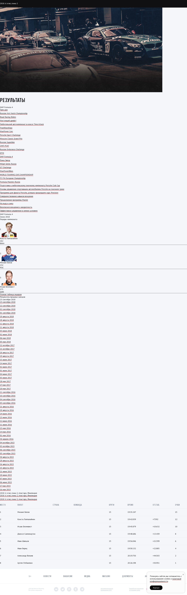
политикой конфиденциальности (165, 580)
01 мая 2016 (5, 435)
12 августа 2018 (7, 323)
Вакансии (67, 576)
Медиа (87, 576)
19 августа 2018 (7, 316)
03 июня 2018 (6, 331)
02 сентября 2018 (7, 309)
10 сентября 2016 (7, 395)
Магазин (106, 576)
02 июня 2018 (6, 334)
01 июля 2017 (6, 370)
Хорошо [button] (156, 587)
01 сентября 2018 (7, 313)
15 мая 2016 (5, 428)
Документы (127, 576)
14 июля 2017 (6, 363)
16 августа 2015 (7, 464)
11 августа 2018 (7, 327)
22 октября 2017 (7, 345)
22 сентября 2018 (7, 305)
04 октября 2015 (7, 442)
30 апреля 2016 (6, 439)
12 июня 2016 (6, 421)
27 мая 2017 (5, 385)
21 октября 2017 (7, 349)
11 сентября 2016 (7, 392)
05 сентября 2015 (7, 453)
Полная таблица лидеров (11, 294)
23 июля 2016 (6, 417)
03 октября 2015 (7, 446)
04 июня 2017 (6, 374)
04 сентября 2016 (7, 399)
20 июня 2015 (6, 475)
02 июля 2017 (6, 367)
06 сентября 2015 (7, 450)
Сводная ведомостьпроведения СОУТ (107, 589)
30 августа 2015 (7, 457)
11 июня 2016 (6, 424)
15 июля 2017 (6, 359)
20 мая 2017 (5, 388)
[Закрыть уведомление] (183, 574)
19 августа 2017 (7, 356)
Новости (47, 576)
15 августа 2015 (7, 468)
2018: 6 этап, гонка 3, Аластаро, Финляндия (18, 499)
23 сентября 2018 (7, 302)
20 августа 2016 (7, 410)
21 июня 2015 (6, 471)
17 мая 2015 (5, 486)
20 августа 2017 (7, 352)
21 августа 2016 (7, 406)
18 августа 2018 (7, 320)
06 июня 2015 (6, 482)
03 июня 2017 (6, 377)
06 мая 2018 (5, 338)
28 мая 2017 (5, 381)
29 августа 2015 (7, 460)
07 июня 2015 (6, 478)
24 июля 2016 (6, 413)
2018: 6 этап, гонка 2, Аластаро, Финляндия (18, 495)
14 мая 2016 (5, 431)
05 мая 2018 (5, 341)
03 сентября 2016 (7, 403)
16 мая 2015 (5, 489)
